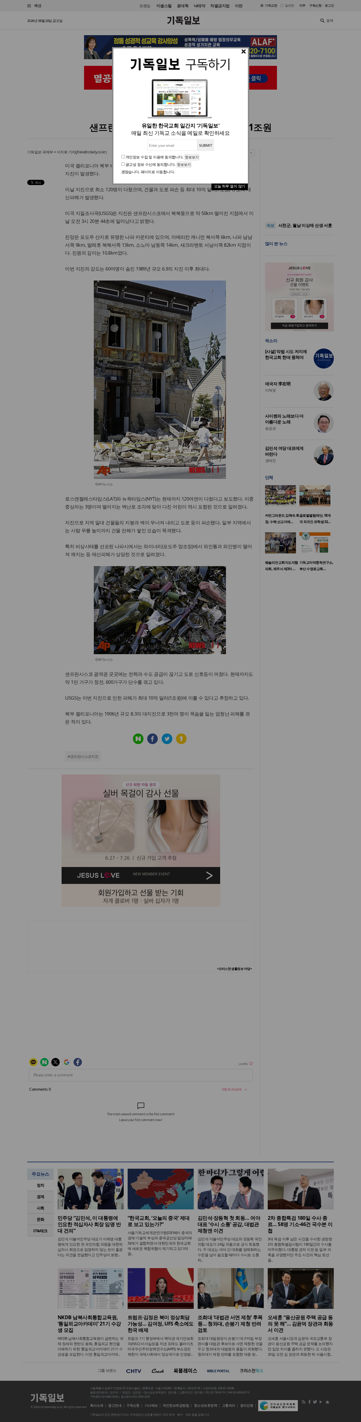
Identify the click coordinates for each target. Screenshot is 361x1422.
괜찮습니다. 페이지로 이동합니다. (148, 171)
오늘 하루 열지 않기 (229, 186)
